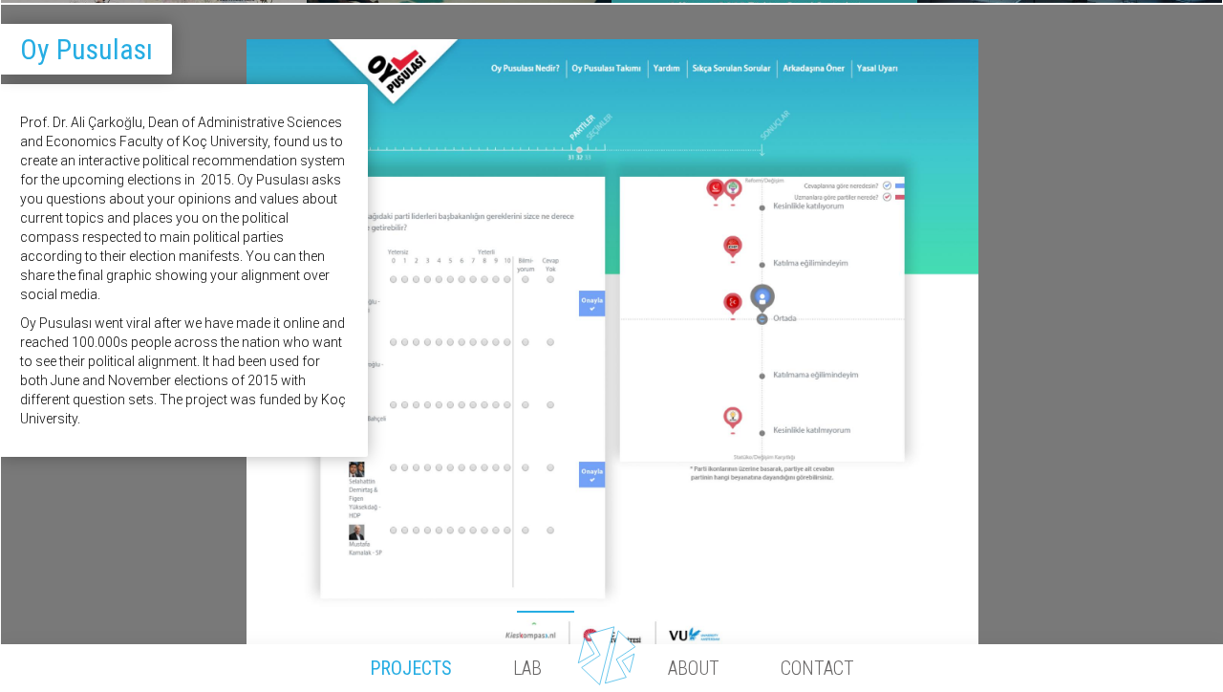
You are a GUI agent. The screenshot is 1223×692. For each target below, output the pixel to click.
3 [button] (545, 607)
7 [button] (813, 607)
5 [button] (679, 607)
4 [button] (612, 607)
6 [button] (746, 607)
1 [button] (411, 607)
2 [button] (478, 607)
